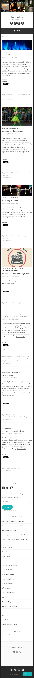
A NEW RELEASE (7, 547)
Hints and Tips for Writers (9, 565)
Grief (17, 359)
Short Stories (5, 597)
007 (7, 415)
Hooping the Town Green (12, 131)
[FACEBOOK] (11, 670)
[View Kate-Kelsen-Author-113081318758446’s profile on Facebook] (3, 487)
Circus (4, 52)
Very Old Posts (6, 615)
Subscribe (27, 674)
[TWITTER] (19, 670)
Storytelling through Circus (13, 431)
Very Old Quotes (7, 428)
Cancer (16, 356)
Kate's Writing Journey (15, 268)
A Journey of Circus (10, 200)
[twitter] (19, 23)
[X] (20, 652)
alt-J (15, 94)
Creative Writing (15, 303)
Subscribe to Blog (17, 494)
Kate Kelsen (17, 17)
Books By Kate (6, 556)
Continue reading (20, 337)
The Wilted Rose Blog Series (10, 606)
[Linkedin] (23, 23)
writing (27, 361)
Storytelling (5, 238)
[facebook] (11, 23)
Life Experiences (12, 52)
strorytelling (17, 468)
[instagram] (15, 23)
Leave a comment (7, 99)
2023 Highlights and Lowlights (14, 316)
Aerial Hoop (9, 94)
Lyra (12, 468)
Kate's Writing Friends (8, 574)
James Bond (8, 417)
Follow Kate (7, 507)
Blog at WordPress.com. (17, 675)
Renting (7, 361)
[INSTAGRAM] (15, 670)
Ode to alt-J (6, 54)
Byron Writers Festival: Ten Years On (12, 526)
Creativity (23, 415)
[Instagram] (17, 652)
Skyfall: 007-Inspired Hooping (10, 530)
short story (13, 361)
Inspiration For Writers (8, 570)
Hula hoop (24, 94)
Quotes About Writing (8, 593)
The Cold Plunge (6, 602)
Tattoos (19, 361)
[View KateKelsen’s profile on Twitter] (8, 487)
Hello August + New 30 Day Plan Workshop (14, 535)
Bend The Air (7, 375)
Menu (18, 31)
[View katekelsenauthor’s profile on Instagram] (12, 487)
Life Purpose (14, 236)
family (24, 356)
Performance (25, 173)
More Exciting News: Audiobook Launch (13, 521)
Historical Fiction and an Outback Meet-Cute (14, 539)
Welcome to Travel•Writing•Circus (16, 273)
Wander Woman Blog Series (9, 624)
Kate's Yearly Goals (13, 314)
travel (21, 128)
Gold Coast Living (11, 359)
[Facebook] (14, 652)
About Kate (5, 552)
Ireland (19, 173)
